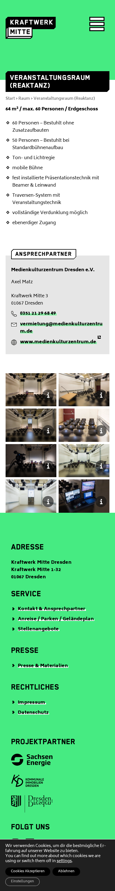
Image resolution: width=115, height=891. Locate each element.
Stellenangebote (38, 629)
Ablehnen (66, 871)
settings (64, 861)
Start (10, 98)
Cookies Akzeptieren (28, 871)
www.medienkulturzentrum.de (58, 342)
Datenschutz (33, 713)
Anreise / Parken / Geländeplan (56, 619)
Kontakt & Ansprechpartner (51, 609)
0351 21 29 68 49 (38, 313)
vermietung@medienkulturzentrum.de (61, 327)
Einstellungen (22, 882)
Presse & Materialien (43, 666)
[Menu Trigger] (97, 24)
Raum (24, 98)
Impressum (31, 703)
